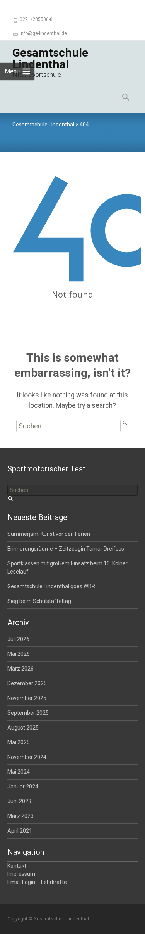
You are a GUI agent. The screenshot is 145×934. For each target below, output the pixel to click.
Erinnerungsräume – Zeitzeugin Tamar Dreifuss (65, 549)
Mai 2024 (18, 772)
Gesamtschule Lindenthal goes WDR (51, 586)
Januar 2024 (22, 786)
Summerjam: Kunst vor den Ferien (48, 534)
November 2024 (26, 757)
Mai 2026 (18, 654)
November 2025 (26, 698)
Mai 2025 (18, 742)
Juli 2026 (18, 639)
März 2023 (20, 816)
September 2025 (28, 713)
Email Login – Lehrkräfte (37, 882)
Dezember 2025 (27, 683)
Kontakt (16, 866)
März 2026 (20, 668)
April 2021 (19, 831)
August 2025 (23, 727)
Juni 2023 (19, 801)
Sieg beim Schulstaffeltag (39, 601)
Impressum (21, 874)
